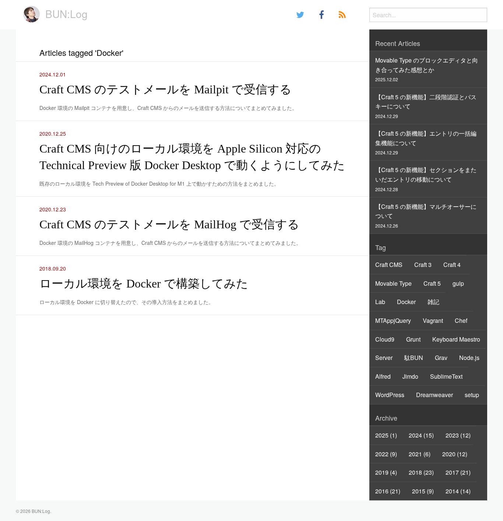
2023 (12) (458, 435)
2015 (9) (423, 491)
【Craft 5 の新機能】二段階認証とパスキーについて (425, 106)
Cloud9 (384, 339)
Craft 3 (423, 264)
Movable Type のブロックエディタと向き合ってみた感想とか (426, 69)
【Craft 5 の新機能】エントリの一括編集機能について (425, 142)
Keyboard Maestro (456, 339)
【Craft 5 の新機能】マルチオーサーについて (425, 215)
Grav (441, 357)
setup (472, 394)
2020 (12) (454, 454)
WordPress (389, 394)
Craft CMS (388, 264)
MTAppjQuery (393, 320)
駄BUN (413, 357)
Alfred (383, 376)
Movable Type (393, 283)
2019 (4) (386, 472)
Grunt (413, 339)
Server (384, 357)
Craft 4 (452, 264)
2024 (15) (421, 435)
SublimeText (446, 376)
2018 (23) (421, 472)
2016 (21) (387, 491)
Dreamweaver (434, 394)
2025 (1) (386, 435)
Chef (461, 320)
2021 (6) (419, 454)
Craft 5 (432, 283)
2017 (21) (458, 472)
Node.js (469, 357)
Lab (380, 301)
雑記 (433, 301)
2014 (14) (458, 491)
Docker (406, 301)
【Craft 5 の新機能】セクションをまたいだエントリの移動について (425, 178)
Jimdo (410, 376)
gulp (458, 283)
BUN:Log (66, 14)
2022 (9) (386, 454)
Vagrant (433, 320)
